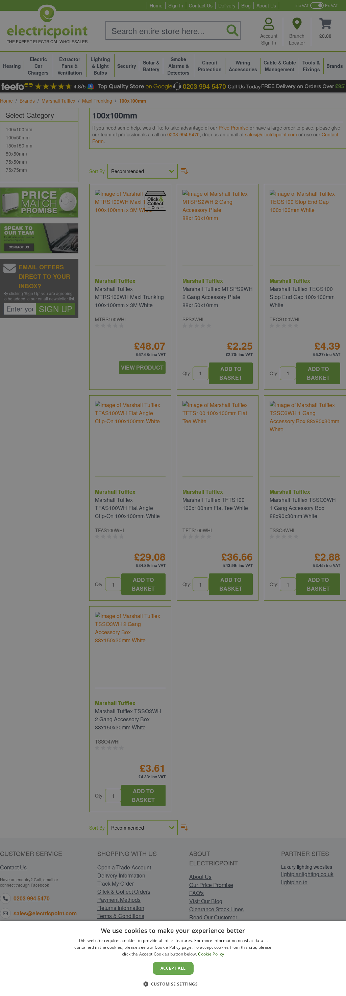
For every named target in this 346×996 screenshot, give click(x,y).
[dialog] (173, 958)
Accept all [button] (173, 968)
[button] (173, 984)
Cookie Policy (211, 954)
